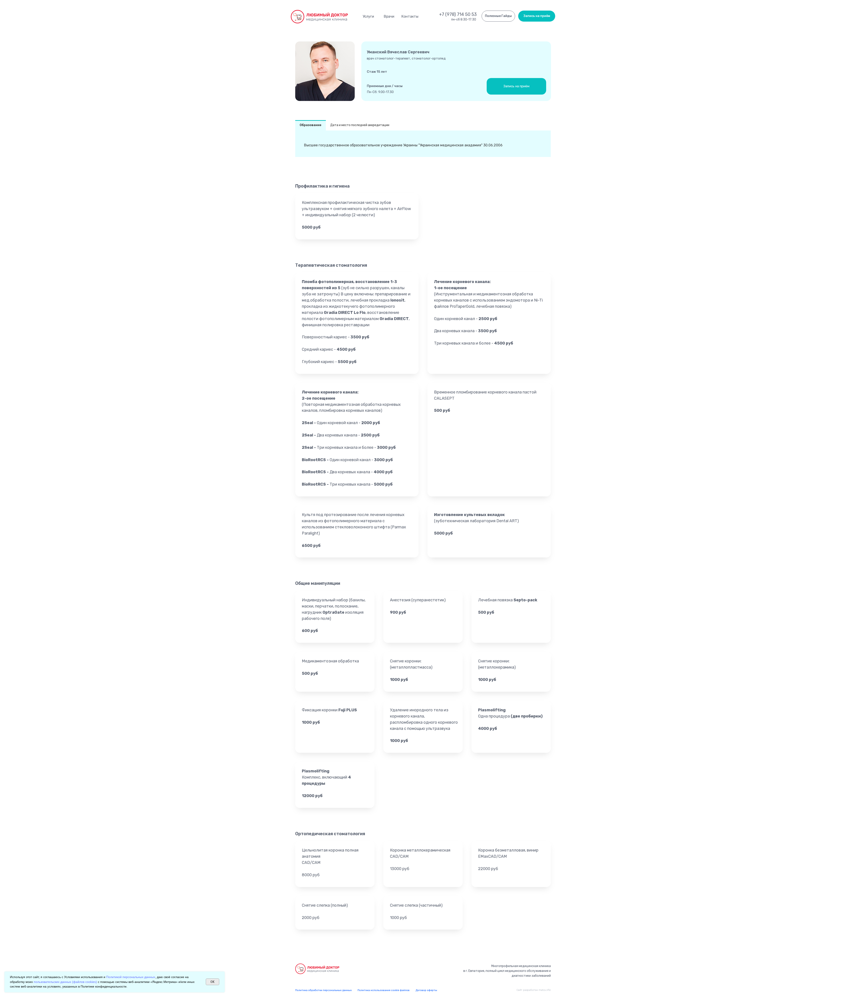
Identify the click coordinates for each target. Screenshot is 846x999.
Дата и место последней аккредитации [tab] (359, 125)
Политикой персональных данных (130, 977)
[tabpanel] (423, 143)
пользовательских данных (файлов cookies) (65, 982)
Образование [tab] (310, 125)
